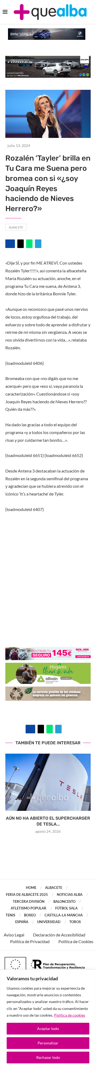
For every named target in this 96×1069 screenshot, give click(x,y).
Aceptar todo (48, 1028)
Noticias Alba (69, 894)
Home (31, 887)
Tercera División (29, 901)
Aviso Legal (14, 934)
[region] (48, 1019)
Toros (75, 922)
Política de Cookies (75, 941)
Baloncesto (64, 901)
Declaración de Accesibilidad (59, 934)
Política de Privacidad (30, 941)
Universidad (49, 922)
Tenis (10, 915)
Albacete (16, 227)
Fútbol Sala (66, 908)
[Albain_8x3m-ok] (48, 666)
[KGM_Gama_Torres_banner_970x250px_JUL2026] (48, 58)
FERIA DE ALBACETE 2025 (27, 894)
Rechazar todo (48, 1057)
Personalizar (48, 1043)
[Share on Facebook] (10, 243)
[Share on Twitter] (20, 243)
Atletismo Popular (28, 908)
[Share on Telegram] (38, 243)
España (21, 922)
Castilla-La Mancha (64, 915)
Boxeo (30, 915)
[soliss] (48, 650)
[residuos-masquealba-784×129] (48, 690)
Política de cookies (69, 1015)
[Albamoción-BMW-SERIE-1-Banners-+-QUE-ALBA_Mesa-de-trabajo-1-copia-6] (46, 30)
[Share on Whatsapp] (29, 243)
